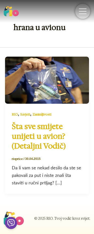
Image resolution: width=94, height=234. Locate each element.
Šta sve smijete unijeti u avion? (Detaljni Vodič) (39, 136)
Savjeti (25, 114)
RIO (15, 114)
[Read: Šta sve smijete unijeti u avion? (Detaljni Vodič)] (47, 80)
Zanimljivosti (42, 114)
